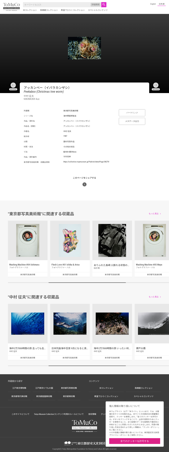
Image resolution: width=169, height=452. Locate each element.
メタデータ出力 (132, 121)
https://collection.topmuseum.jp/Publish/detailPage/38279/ (86, 162)
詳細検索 (96, 4)
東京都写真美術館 (69, 388)
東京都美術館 (69, 396)
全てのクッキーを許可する (134, 441)
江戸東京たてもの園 (44, 388)
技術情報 (92, 414)
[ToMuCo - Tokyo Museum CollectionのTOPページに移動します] (11, 7)
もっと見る (154, 213)
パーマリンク (132, 113)
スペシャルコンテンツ (98, 10)
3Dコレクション (30, 10)
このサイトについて (20, 414)
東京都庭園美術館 (44, 396)
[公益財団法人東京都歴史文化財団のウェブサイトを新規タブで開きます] (84, 443)
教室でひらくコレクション (73, 10)
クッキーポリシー (150, 427)
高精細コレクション (49, 10)
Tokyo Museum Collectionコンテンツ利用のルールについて (59, 414)
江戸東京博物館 (19, 388)
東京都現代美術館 (19, 396)
